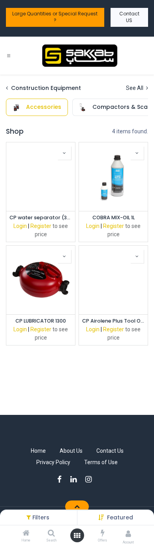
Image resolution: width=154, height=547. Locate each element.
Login (20, 226)
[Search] (51, 533)
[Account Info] (128, 533)
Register (40, 226)
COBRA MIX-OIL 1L (113, 217)
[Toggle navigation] (8, 55)
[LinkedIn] (76, 479)
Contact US (129, 17)
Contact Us (110, 451)
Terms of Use (101, 462)
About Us (71, 451)
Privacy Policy (53, 462)
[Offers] (103, 533)
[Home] (26, 533)
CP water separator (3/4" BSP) (40, 217)
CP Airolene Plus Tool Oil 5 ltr (113, 321)
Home (38, 451)
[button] (120, 517)
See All (135, 88)
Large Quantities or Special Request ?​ (55, 17)
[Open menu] (77, 535)
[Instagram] (91, 479)
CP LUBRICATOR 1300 (40, 321)
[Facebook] (62, 479)
